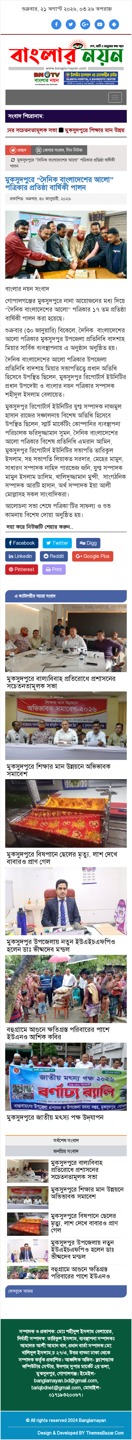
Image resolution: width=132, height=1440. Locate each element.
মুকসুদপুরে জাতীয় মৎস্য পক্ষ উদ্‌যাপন (55, 1117)
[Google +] (85, 24)
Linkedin (22, 556)
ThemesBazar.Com (105, 1433)
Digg (91, 543)
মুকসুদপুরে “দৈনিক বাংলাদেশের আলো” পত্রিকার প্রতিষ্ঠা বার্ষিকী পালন (59, 183)
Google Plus (96, 556)
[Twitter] (71, 24)
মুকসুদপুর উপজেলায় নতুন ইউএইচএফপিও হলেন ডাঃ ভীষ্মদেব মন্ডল (61, 945)
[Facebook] (56, 24)
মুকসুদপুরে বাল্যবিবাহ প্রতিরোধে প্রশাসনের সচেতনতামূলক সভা (61, 682)
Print (56, 569)
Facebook (23, 543)
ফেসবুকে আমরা (20, 1291)
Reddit (56, 556)
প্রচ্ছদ (21, 150)
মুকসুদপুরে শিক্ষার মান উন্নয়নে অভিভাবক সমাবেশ (59, 770)
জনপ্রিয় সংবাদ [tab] (66, 1151)
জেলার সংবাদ (53, 150)
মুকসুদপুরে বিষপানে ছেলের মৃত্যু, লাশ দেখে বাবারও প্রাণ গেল (62, 858)
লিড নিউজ (74, 150)
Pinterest (23, 569)
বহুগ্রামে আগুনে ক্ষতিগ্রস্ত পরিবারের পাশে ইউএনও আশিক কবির (58, 1033)
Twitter (59, 543)
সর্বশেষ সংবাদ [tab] (66, 1141)
